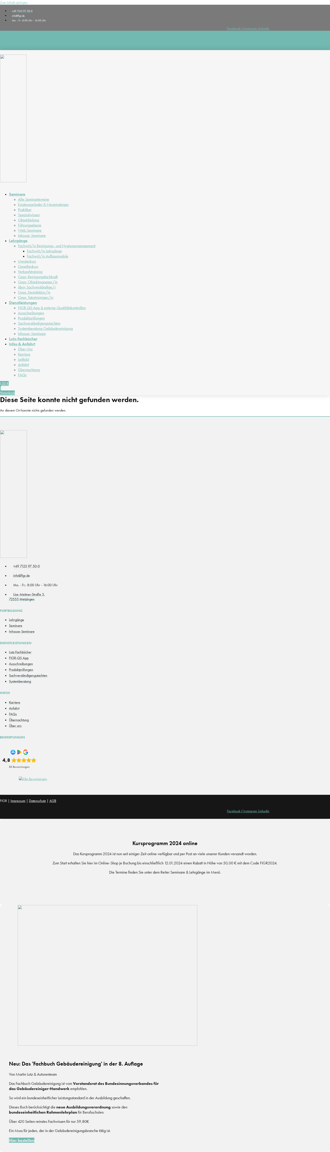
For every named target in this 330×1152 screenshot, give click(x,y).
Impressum (18, 800)
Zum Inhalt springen (14, 2)
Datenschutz (37, 800)
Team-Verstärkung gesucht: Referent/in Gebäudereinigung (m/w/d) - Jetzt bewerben (134, 40)
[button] (117, 194)
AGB (52, 800)
